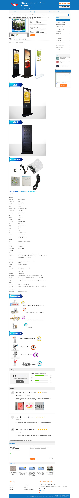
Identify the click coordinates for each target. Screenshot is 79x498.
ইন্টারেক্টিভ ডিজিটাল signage (60, 42)
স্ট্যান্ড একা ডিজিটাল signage (60, 24)
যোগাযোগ (33, 34)
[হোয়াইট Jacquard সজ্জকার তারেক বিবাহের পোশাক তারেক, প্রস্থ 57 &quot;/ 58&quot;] (31, 468)
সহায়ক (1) (28, 395)
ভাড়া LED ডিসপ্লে (59, 35)
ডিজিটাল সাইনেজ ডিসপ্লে (28, 440)
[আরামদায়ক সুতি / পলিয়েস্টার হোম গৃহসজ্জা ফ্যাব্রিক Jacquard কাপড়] (41, 468)
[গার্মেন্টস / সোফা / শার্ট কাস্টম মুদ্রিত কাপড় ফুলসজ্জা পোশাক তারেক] (57, 62)
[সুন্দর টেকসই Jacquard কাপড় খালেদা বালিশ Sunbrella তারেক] (50, 468)
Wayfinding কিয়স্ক (59, 47)
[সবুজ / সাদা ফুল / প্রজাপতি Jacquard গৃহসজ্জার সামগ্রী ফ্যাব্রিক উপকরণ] (57, 58)
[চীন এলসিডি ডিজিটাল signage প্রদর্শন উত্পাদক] (14, 5)
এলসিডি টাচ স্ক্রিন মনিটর (59, 26)
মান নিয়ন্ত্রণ (26, 487)
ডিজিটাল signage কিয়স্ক (60, 29)
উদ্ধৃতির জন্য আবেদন (65, 6)
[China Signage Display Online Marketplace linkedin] (40, 488)
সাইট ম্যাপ (11, 489)
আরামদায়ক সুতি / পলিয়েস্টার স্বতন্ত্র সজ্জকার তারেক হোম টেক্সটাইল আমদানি (23, 473)
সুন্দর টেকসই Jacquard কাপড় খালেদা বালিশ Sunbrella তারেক (50, 473)
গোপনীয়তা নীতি (57, 495)
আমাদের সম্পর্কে (17, 12)
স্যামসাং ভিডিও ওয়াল (22, 440)
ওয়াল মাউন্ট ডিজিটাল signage (60, 22)
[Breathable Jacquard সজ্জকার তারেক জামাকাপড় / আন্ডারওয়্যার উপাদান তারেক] (57, 65)
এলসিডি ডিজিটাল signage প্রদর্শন (61, 19)
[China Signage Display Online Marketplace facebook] (42, 488)
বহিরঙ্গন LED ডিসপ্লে (59, 31)
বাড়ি (9, 15)
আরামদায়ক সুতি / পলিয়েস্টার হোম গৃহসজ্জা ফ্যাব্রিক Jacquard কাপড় (41, 473)
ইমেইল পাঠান (42, 490)
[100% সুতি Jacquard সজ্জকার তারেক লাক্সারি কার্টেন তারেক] (13, 468)
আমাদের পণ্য (32, 12)
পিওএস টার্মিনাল (58, 52)
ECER (68, 496)
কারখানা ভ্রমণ (26, 485)
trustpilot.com (19, 395)
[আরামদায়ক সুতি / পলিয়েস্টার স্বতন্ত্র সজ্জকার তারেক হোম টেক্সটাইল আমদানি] (22, 468)
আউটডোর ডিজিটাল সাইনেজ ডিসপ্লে (15, 440)
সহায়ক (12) (19, 432)
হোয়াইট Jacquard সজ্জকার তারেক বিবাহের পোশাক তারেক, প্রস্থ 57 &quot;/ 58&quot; (31, 474)
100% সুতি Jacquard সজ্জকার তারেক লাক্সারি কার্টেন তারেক (13, 473)
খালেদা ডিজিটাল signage (60, 45)
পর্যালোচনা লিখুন (19, 381)
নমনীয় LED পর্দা (58, 33)
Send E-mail (65, 3)
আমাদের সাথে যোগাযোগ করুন (54, 12)
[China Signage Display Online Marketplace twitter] (44, 488)
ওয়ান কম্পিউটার (58, 49)
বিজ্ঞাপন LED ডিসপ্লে (59, 38)
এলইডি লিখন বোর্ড (58, 40)
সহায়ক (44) (19, 419)
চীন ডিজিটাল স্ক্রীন (62, 495)
